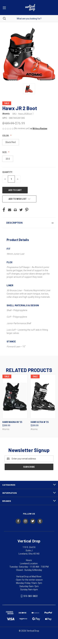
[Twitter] (21, 210)
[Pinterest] (26, 210)
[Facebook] (3, 210)
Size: (4, 152)
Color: (6, 135)
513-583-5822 (30, 596)
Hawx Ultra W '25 (40, 422)
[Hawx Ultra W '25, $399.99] (43, 396)
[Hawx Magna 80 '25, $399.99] (15, 396)
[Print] (15, 210)
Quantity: (7, 172)
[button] (38, 128)
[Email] (9, 210)
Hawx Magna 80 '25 (12, 422)
